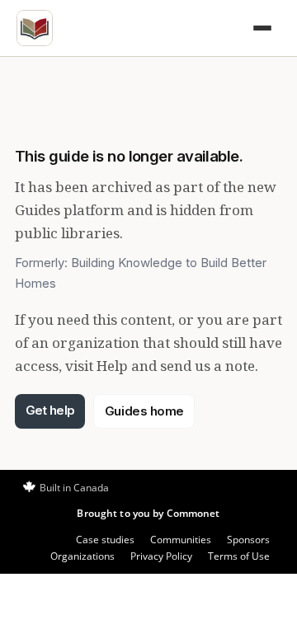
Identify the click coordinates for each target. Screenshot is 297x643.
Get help (50, 410)
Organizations (82, 556)
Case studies (105, 540)
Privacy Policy (161, 556)
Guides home (144, 411)
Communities (180, 540)
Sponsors (248, 540)
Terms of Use (239, 556)
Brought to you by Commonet (148, 513)
